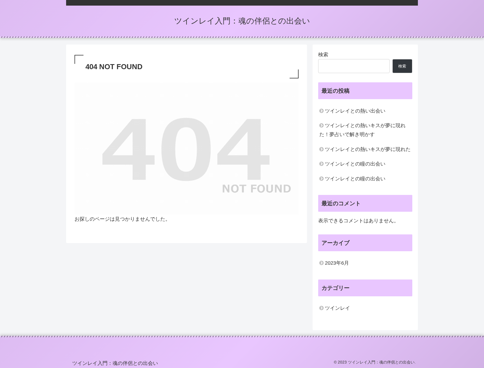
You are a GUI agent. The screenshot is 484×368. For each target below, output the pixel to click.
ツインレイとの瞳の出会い (355, 164)
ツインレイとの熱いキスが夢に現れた (368, 149)
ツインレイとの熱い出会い (355, 111)
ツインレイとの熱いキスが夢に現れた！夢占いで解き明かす (362, 130)
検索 (323, 54)
